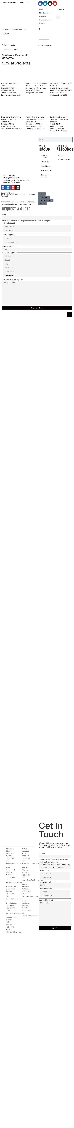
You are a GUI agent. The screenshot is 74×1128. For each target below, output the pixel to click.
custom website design (11, 202)
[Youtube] (54, 3)
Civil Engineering (45, 13)
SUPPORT (61, 9)
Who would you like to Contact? (54, 864)
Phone (8, 246)
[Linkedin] (45, 3)
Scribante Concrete (44, 156)
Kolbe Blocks (45, 166)
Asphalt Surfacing (45, 20)
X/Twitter (42, 853)
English (68, 13)
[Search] (72, 139)
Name (4, 214)
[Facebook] (40, 3)
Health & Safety (64, 160)
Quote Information (12, 279)
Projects (42, 23)
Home (41, 9)
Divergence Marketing (23, 204)
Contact (61, 155)
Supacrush (44, 162)
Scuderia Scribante (44, 176)
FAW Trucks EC (46, 170)
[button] (58, 17)
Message (46, 900)
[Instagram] (50, 3)
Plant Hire (42, 16)
